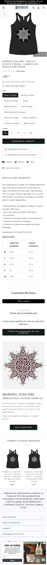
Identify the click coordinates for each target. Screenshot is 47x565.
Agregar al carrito (23, 141)
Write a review (23, 301)
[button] (33, 8)
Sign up (12, 560)
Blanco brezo (29, 123)
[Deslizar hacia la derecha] (43, 54)
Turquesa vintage (11, 123)
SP (5, 133)
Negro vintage (10, 95)
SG (31, 133)
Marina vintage (27, 95)
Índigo (25, 101)
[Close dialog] (44, 543)
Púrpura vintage (11, 101)
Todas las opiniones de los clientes (23, 332)
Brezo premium (29, 118)
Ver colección (23, 427)
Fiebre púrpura (10, 106)
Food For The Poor (24, 504)
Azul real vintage (11, 118)
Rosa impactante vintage (14, 112)
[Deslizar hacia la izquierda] (36, 54)
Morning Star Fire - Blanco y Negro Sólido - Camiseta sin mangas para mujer (12, 476)
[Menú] (3, 8)
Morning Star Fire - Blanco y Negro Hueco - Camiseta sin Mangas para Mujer (34, 476)
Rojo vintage (27, 106)
